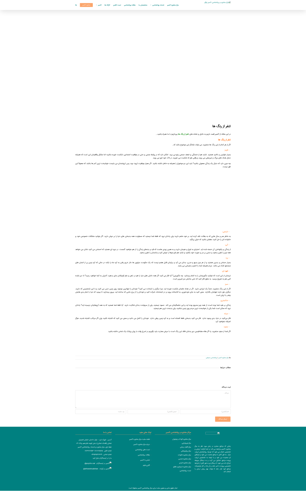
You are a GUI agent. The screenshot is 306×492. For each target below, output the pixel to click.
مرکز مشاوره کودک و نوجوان (181, 439)
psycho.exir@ (90, 463)
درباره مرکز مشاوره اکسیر (141, 444)
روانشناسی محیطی (211, 358)
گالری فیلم (146, 465)
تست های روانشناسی (142, 449)
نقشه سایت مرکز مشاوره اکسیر (139, 439)
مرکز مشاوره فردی (185, 463)
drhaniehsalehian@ (90, 468)
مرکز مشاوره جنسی (184, 459)
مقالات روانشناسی (144, 455)
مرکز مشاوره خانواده (184, 455)
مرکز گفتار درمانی (185, 447)
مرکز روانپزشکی (186, 451)
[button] (76, 5)
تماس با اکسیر (145, 460)
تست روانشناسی (185, 471)
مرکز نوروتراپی (186, 443)
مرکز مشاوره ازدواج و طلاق (182, 467)
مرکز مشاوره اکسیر (224, 358)
